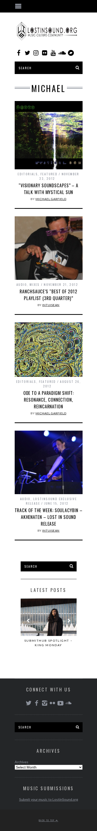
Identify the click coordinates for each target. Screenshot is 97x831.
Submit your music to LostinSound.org (48, 799)
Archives (21, 762)
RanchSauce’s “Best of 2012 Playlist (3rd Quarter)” (48, 294)
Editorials (28, 174)
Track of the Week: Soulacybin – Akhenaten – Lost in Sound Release (49, 517)
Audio (21, 284)
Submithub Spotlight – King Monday (48, 643)
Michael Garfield (51, 199)
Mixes (35, 284)
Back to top (47, 820)
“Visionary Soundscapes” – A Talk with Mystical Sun (48, 188)
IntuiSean (50, 305)
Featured (49, 174)
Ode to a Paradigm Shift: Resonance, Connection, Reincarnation (48, 400)
